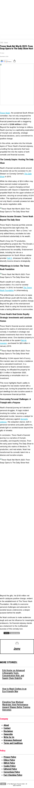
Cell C (9, 258)
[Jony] (17, 643)
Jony (3, 53)
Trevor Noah (5, 112)
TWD (1, 42)
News (6, 42)
